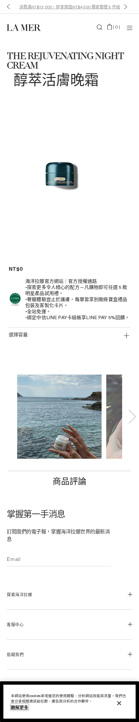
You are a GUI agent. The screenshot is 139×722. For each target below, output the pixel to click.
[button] (6, 6)
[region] (69, 701)
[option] (63, 174)
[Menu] (129, 27)
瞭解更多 (19, 707)
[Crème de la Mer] (28, 27)
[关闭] (119, 703)
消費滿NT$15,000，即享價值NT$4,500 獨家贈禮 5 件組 (69, 7)
